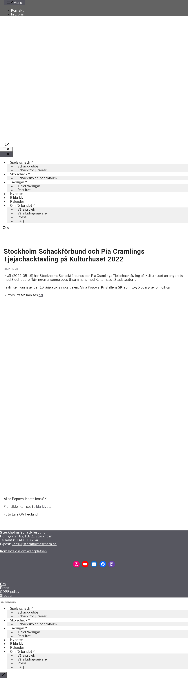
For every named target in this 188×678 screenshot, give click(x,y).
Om (3, 584)
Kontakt (17, 10)
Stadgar (6, 595)
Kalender (17, 201)
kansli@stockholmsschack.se (34, 544)
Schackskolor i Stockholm (37, 178)
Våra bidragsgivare (32, 213)
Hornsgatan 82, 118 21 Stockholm (26, 536)
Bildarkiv (17, 198)
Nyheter (16, 194)
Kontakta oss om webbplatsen (23, 551)
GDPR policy (9, 592)
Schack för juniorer (32, 170)
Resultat (24, 190)
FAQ (20, 221)
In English (18, 14)
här (41, 295)
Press (4, 588)
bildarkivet (42, 506)
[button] (6, 145)
